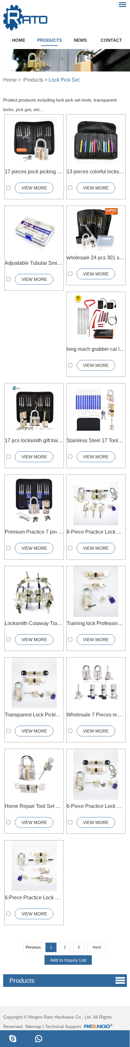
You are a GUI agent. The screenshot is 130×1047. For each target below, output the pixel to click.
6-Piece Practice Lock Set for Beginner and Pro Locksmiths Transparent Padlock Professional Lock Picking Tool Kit (96, 806)
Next (97, 947)
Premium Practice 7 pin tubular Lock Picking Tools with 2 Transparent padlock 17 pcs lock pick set (34, 532)
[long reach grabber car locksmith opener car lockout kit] (95, 318)
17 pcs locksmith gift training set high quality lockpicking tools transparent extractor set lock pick (34, 440)
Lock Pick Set (64, 80)
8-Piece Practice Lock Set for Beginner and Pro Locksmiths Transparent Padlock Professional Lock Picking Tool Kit (96, 532)
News (80, 40)
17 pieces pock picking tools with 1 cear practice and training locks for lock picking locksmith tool (34, 171)
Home (18, 40)
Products (49, 40)
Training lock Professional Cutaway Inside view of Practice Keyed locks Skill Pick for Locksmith (96, 623)
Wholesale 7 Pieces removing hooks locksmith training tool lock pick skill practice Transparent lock (96, 714)
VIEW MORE (34, 187)
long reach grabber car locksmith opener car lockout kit (96, 349)
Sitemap (33, 1026)
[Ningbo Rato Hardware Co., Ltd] (25, 15)
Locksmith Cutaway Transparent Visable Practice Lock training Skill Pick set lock (34, 623)
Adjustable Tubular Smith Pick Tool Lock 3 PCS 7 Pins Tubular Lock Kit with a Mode (34, 263)
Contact (111, 40)
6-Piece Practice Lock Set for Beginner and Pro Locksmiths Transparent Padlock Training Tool (34, 897)
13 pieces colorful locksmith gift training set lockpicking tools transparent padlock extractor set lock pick (96, 171)
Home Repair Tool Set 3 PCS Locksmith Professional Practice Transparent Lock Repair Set (34, 806)
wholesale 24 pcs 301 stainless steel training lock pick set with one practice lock (96, 257)
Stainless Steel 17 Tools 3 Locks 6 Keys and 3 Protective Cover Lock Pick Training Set (96, 440)
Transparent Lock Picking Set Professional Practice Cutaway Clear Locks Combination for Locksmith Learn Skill (34, 714)
